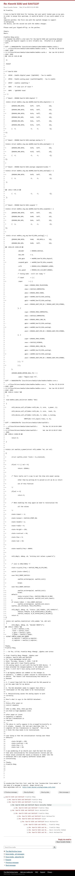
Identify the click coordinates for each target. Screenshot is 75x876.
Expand (8, 860)
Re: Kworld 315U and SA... (39, 827)
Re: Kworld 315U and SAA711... (37, 824)
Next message (63, 792)
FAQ (36, 872)
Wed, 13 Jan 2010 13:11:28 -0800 (28, 7)
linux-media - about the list (15, 857)
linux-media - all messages (15, 854)
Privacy (50, 872)
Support (42, 872)
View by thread (28, 792)
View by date (45, 792)
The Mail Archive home (14, 851)
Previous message (11, 792)
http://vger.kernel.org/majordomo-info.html (38, 787)
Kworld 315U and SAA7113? (15, 797)
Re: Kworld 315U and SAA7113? (20, 799)
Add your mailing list (26, 872)
